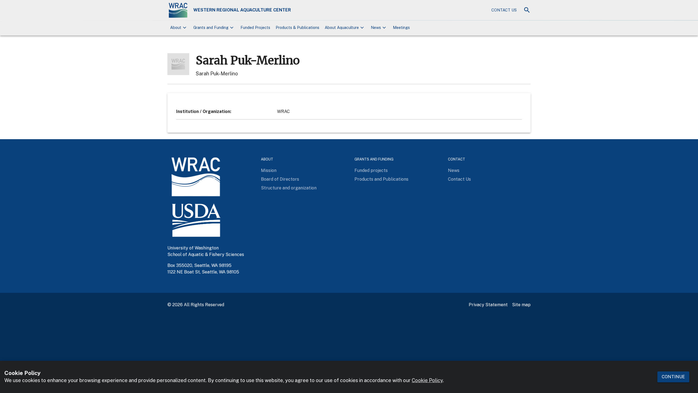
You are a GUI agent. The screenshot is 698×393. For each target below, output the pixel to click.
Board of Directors (280, 179)
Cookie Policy (427, 380)
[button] (179, 27)
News (453, 170)
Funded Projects (255, 27)
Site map (521, 304)
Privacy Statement (488, 304)
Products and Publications (381, 179)
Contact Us (504, 10)
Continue (673, 376)
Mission (268, 170)
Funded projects (371, 170)
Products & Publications (297, 27)
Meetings (401, 27)
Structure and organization (289, 187)
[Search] (527, 10)
